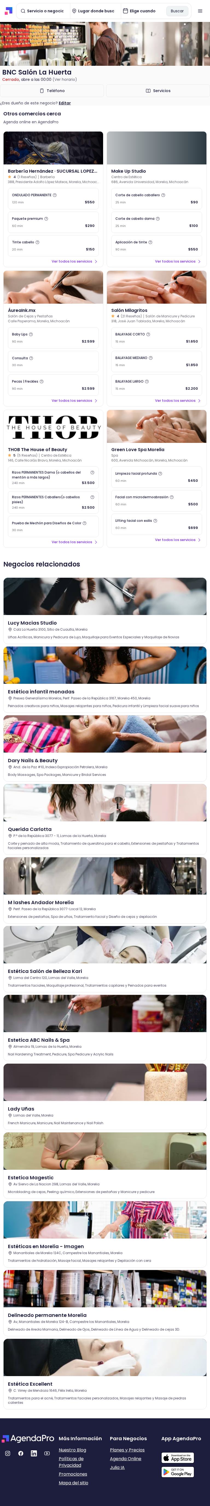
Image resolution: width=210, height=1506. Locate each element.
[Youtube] (47, 1453)
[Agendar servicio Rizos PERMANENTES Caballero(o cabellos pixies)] (53, 502)
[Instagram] (8, 1453)
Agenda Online (125, 1459)
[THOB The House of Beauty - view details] (53, 426)
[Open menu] (200, 10)
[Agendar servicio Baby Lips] (53, 338)
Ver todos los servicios (72, 261)
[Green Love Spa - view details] (156, 426)
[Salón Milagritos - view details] (156, 287)
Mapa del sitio (73, 1483)
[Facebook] (21, 1453)
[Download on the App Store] (184, 1455)
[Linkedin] (34, 1453)
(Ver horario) (64, 79)
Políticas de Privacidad (71, 1462)
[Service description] (54, 195)
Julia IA (117, 1467)
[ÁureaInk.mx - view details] (53, 287)
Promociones (73, 1474)
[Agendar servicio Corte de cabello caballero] (157, 198)
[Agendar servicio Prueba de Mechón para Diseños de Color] (53, 526)
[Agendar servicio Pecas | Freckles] (53, 385)
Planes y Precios (127, 1450)
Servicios (162, 90)
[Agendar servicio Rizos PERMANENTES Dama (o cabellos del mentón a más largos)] (53, 478)
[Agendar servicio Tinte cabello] (53, 245)
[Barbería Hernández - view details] (53, 148)
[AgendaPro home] (8, 11)
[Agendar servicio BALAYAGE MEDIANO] (157, 361)
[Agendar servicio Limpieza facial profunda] (157, 477)
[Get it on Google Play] (184, 1470)
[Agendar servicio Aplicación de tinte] (157, 245)
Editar (65, 103)
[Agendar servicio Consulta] (53, 361)
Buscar (177, 11)
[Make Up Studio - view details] (156, 148)
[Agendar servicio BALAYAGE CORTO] (157, 338)
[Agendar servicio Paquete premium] (53, 222)
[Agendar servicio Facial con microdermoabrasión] (157, 500)
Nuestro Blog (72, 1450)
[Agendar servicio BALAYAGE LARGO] (157, 385)
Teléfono (56, 90)
